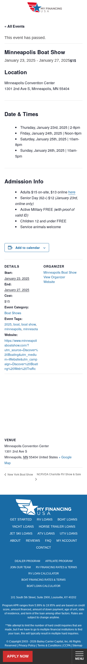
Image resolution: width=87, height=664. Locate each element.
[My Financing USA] (44, 7)
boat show (28, 324)
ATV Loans (46, 533)
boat (16, 324)
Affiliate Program (58, 561)
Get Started (21, 519)
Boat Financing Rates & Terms (43, 579)
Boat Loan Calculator (43, 586)
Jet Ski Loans (21, 533)
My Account (66, 540)
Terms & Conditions (49, 645)
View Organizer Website (54, 279)
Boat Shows (12, 313)
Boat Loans (67, 519)
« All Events (14, 26)
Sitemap (77, 645)
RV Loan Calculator (43, 573)
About (15, 540)
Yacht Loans (23, 526)
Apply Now (18, 656)
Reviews (33, 540)
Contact (43, 547)
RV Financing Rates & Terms (56, 567)
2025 (8, 324)
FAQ (48, 540)
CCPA (66, 645)
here (71, 192)
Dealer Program (27, 561)
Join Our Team (20, 567)
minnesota (30, 329)
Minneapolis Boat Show (60, 272)
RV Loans (44, 519)
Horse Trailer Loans (57, 526)
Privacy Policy (27, 645)
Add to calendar (27, 247)
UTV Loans (68, 533)
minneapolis (12, 329)
